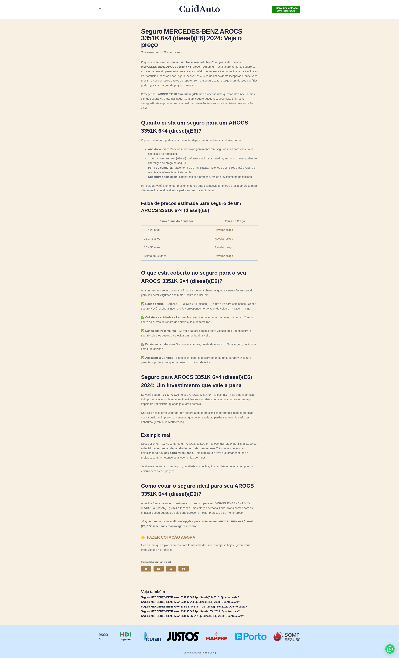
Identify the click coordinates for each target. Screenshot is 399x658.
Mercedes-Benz (175, 52)
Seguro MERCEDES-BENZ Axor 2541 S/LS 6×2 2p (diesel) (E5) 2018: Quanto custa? (192, 616)
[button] (390, 649)
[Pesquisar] (100, 9)
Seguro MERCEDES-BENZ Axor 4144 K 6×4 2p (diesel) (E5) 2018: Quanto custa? (190, 611)
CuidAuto (199, 9)
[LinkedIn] (183, 569)
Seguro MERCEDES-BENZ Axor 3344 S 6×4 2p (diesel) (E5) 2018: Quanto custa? (190, 601)
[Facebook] (146, 569)
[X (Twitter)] (159, 569)
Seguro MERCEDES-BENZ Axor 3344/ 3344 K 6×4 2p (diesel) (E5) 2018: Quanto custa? (194, 606)
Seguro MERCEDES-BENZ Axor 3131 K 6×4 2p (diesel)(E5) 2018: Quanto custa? (190, 597)
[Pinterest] (171, 569)
